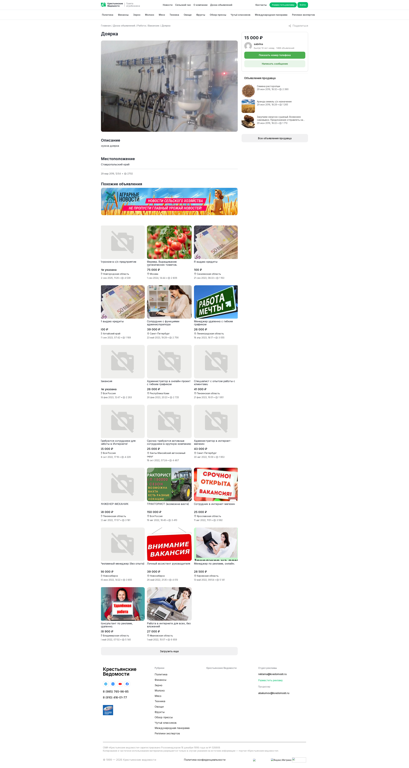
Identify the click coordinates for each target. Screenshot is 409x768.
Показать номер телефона (275, 55)
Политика (107, 14)
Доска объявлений (221, 5)
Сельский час (183, 5)
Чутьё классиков (240, 14)
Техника (174, 14)
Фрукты (200, 14)
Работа (141, 25)
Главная (106, 25)
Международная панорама (271, 14)
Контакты (261, 5)
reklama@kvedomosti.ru (272, 674)
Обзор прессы (218, 14)
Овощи (188, 14)
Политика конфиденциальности (204, 759)
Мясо (162, 14)
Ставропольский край (115, 164)
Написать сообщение (275, 63)
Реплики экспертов (303, 14)
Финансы (123, 14)
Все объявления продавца (275, 138)
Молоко (149, 14)
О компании (200, 5)
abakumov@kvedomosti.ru (273, 693)
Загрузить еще (169, 651)
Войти (303, 5)
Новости (168, 5)
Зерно (136, 14)
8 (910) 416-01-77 (115, 697)
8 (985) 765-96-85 (116, 691)
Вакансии (153, 25)
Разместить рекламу (283, 5)
